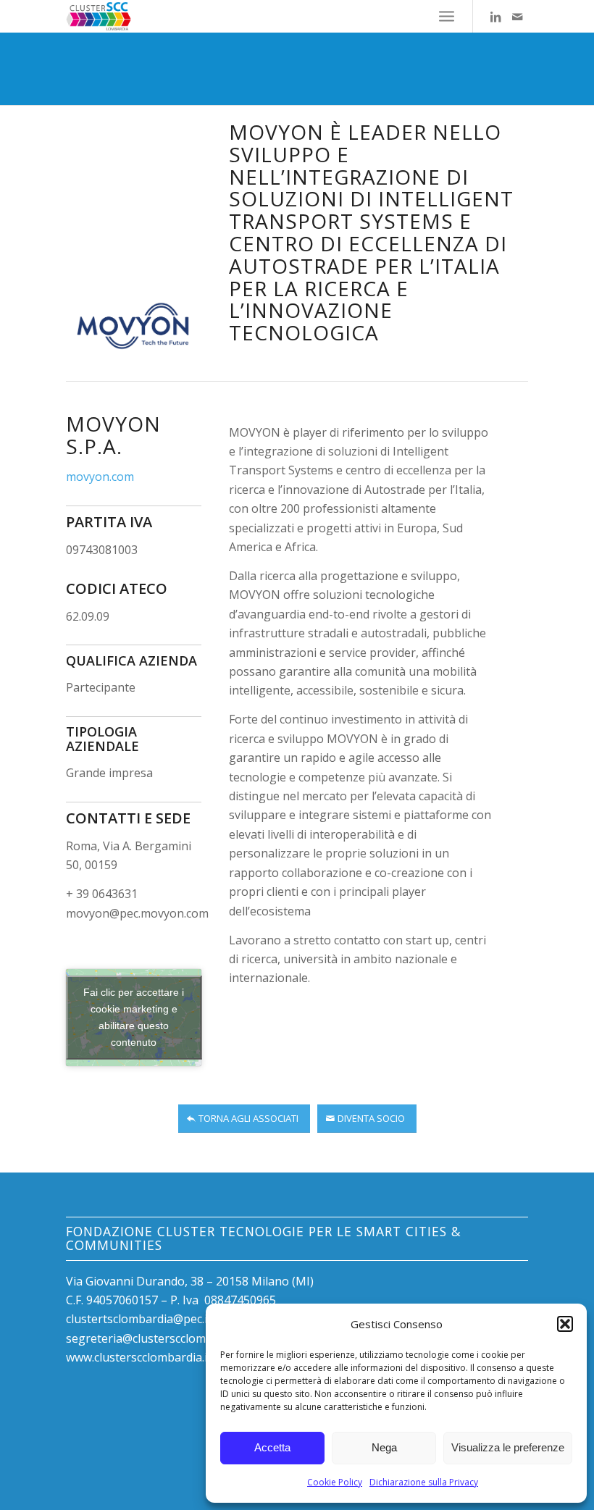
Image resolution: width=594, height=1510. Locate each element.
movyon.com (100, 477)
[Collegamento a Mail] (517, 17)
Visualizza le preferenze (507, 1447)
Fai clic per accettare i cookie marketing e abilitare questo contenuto (133, 1017)
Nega (384, 1447)
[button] (565, 1324)
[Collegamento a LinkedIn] (495, 17)
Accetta (272, 1447)
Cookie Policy (334, 1482)
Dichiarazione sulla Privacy (423, 1482)
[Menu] (446, 16)
